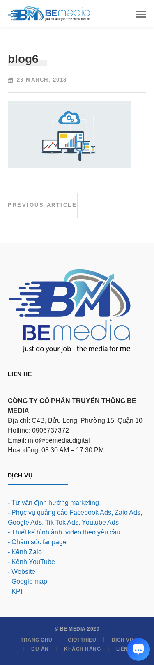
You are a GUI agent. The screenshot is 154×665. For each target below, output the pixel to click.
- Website (21, 571)
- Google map (27, 581)
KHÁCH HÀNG (82, 649)
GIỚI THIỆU (82, 640)
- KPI (15, 591)
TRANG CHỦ (37, 640)
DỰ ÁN (40, 649)
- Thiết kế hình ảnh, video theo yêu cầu (64, 532)
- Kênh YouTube (31, 561)
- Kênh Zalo (25, 551)
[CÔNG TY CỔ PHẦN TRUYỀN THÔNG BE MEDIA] (49, 12)
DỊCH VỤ (123, 640)
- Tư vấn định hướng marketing (53, 502)
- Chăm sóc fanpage (37, 542)
